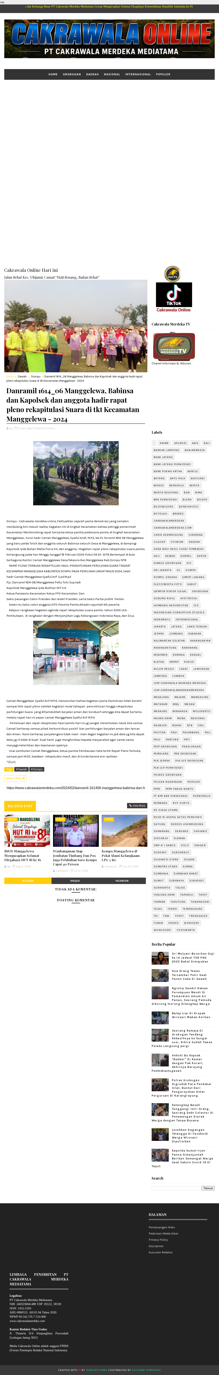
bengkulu (176, 485)
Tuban (158, 922)
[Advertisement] (109, 113)
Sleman (179, 838)
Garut (192, 584)
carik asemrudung (168, 534)
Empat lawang (193, 577)
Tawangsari (200, 901)
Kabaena (194, 633)
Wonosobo (162, 929)
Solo (185, 845)
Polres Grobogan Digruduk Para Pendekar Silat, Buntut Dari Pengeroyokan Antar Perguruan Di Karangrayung (182, 1088)
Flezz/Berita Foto (168, 584)
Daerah (92, 74)
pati (187, 739)
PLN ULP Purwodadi (168, 767)
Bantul (193, 471)
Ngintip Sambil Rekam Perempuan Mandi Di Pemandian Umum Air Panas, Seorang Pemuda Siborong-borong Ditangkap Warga (182, 996)
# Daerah (21, 769)
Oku (201, 725)
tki (156, 915)
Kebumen (161, 654)
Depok (202, 555)
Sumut (159, 880)
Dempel (186, 555)
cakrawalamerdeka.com (173, 527)
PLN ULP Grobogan (189, 760)
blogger (28, 880)
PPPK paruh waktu (180, 788)
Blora (187, 499)
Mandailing (200, 697)
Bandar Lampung (166, 450)
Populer (163, 74)
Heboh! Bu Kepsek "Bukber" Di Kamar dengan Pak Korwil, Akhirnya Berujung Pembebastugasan (178, 1063)
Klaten (159, 661)
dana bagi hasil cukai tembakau (179, 548)
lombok (178, 675)
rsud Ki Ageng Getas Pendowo (178, 817)
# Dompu (37, 769)
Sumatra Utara (166, 866)
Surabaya (176, 880)
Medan (190, 704)
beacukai (198, 478)
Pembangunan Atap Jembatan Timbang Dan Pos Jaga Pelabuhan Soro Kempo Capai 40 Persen (75, 857)
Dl (178, 570)
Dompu (35, 376)
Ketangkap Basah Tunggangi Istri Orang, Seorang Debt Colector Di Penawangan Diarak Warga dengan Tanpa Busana (183, 1112)
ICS (196, 605)
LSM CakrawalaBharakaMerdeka (179, 690)
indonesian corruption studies (179, 612)
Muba (181, 718)
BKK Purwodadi (166, 499)
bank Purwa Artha (168, 471)
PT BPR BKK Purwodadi (171, 795)
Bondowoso (189, 506)
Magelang (161, 697)
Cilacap (160, 541)
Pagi (174, 732)
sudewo (160, 852)
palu (157, 739)
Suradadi (196, 880)
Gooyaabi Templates (146, 1370)
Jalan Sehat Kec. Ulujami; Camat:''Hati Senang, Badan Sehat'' (52, 277)
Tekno (172, 908)
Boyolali (160, 513)
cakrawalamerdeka (169, 520)
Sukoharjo (180, 852)
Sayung (160, 824)
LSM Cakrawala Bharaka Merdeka (180, 683)
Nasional (112, 74)
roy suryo (181, 802)
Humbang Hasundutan (171, 605)
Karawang (190, 647)
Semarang (162, 831)
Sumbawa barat (186, 873)
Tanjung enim (164, 894)
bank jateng (163, 457)
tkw (166, 915)
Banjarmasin (195, 450)
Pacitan (160, 732)
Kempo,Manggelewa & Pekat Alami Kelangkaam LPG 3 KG (121, 855)
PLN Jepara (162, 760)
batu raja (177, 478)
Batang (159, 478)
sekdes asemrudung (187, 824)
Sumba (188, 866)
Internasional (138, 74)
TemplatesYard (96, 1370)
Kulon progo (164, 668)
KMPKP (174, 661)
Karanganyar (200, 640)
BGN (187, 492)
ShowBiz (200, 831)
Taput (203, 894)
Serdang (182, 831)
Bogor (202, 499)
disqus (75, 880)
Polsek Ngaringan (168, 781)
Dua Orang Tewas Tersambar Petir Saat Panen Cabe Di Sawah (189, 974)
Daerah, (40, 428)
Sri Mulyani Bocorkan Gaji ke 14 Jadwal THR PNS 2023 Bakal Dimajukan (193, 957)
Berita (195, 485)
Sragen (200, 845)
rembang (161, 802)
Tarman (159, 901)
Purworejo (202, 795)
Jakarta (160, 626)
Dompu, (50, 428)
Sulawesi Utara (166, 859)
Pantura (172, 739)
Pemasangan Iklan (162, 1227)
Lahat (183, 668)
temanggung (193, 908)
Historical (189, 598)
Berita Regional (166, 492)
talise (180, 887)
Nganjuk (160, 725)
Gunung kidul (164, 598)
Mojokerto (202, 711)
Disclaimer (156, 1246)
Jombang (176, 633)
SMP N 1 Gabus (165, 845)
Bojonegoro (164, 506)
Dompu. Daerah (165, 577)
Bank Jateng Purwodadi (172, 464)
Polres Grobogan (168, 774)
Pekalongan (191, 746)
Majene (180, 697)
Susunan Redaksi (161, 1252)
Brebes (178, 513)
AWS (195, 443)
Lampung (160, 675)
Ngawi (177, 725)
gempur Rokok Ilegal (170, 591)
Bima (198, 492)
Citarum (177, 541)
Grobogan (72, 74)
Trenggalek (198, 915)
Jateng (176, 626)
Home (53, 74)
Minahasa (180, 711)
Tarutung (178, 901)
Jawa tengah (197, 626)
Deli (157, 555)
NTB (190, 725)
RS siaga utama (166, 810)
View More (139, 805)
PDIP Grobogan (165, 746)
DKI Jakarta (163, 570)
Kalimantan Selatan (169, 640)
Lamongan (201, 668)
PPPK (157, 788)
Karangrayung (165, 647)
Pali (208, 732)
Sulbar (189, 859)
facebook (122, 880)
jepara (159, 633)
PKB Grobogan (185, 753)
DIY (189, 563)
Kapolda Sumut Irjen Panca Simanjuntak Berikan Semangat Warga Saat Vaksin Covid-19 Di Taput (182, 1158)
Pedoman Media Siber (163, 1233)
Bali (207, 443)
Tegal (158, 908)
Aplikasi (180, 443)
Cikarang (196, 534)
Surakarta (162, 887)
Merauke (160, 711)
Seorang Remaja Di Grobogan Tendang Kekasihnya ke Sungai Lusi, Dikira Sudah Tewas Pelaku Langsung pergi (182, 1038)
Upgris (173, 922)
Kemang (179, 654)
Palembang (191, 732)
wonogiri (191, 922)
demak (170, 555)
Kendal (195, 654)
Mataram (161, 704)
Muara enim (163, 718)
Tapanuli (187, 894)
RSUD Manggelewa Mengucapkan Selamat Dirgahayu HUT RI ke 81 (22, 855)
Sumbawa (161, 873)
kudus (189, 661)
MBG (176, 704)
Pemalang (161, 753)
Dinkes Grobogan (168, 563)
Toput (179, 915)
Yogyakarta (186, 929)
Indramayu (162, 619)
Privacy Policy (158, 1240)
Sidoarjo (161, 838)
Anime (164, 443)
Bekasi (159, 485)
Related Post (20, 806)
